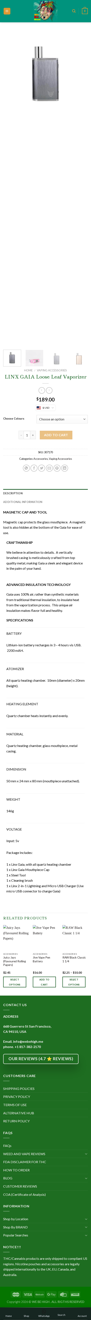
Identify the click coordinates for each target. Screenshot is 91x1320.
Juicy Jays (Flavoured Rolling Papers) (14, 961)
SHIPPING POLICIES (18, 1089)
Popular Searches (15, 1235)
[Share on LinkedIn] (64, 468)
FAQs (7, 1146)
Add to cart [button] (44, 982)
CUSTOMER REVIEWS (20, 1186)
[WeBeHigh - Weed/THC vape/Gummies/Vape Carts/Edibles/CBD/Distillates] (46, 11)
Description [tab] (13, 493)
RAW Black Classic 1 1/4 (74, 959)
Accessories (40, 458)
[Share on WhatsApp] (26, 468)
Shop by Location (15, 1219)
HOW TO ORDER (16, 1170)
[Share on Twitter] (41, 468)
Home (28, 370)
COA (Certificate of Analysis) (24, 1194)
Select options (14, 982)
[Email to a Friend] (49, 468)
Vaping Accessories (52, 370)
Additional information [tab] (23, 502)
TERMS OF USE (15, 1105)
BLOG (7, 1178)
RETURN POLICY (16, 1121)
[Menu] (7, 11)
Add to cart (56, 435)
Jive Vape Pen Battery (41, 959)
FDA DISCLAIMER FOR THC (24, 1162)
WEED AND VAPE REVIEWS (24, 1154)
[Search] (74, 11)
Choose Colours (13, 418)
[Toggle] (86, 1153)
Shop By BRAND (15, 1227)
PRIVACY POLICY (16, 1097)
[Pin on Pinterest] (57, 468)
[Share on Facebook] (33, 468)
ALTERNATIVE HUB (18, 1113)
